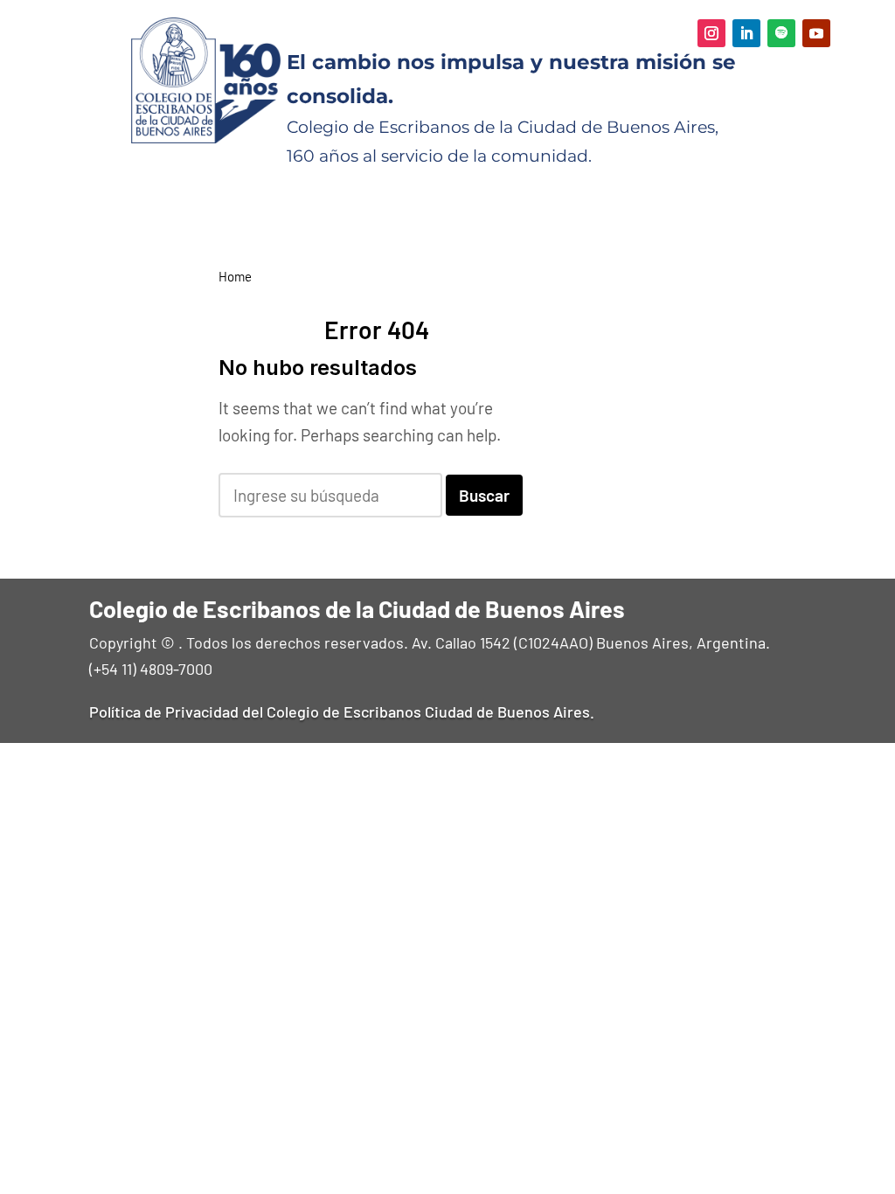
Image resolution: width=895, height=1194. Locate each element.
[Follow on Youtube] (816, 33)
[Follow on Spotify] (781, 33)
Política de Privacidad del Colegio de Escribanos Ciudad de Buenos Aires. (341, 711)
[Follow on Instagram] (711, 33)
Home (235, 276)
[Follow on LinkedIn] (746, 33)
